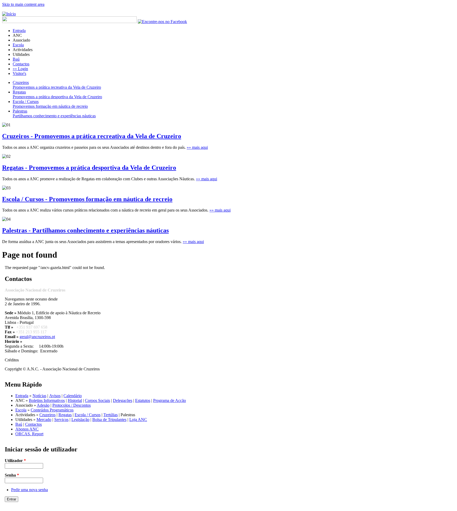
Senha (12, 475)
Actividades (23, 49)
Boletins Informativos (47, 400)
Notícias (39, 395)
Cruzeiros (47, 415)
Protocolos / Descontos (71, 405)
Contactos (21, 64)
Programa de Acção (169, 400)
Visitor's (19, 73)
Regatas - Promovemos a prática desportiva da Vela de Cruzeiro (89, 167)
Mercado (43, 419)
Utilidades (21, 54)
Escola (18, 45)
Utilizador (15, 460)
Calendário (72, 395)
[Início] (9, 14)
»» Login (20, 68)
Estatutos (142, 400)
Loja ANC (138, 419)
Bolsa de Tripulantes (109, 419)
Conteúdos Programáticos (52, 410)
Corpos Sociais (97, 400)
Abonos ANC (27, 429)
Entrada (19, 30)
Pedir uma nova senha (29, 489)
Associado (21, 40)
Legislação (80, 419)
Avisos (55, 395)
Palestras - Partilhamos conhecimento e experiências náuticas (85, 230)
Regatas (65, 415)
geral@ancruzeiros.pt (37, 336)
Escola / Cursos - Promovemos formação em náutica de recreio (87, 199)
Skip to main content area (23, 4)
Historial (75, 400)
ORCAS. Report (29, 434)
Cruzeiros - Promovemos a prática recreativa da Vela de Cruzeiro (91, 136)
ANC (17, 35)
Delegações (122, 400)
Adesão (43, 405)
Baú (16, 59)
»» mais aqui (197, 147)
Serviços (61, 419)
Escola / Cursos (87, 415)
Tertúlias (110, 415)
